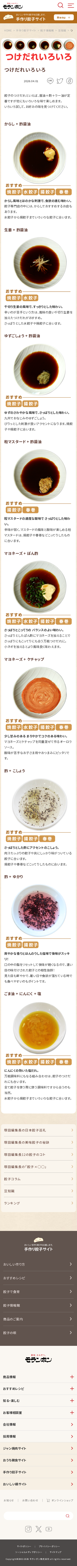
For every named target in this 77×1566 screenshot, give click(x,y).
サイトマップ (56, 1552)
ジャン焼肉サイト (15, 1448)
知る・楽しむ (11, 1400)
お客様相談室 (12, 1412)
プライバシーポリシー (49, 1546)
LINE (50, 81)
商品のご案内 (13, 1319)
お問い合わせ (30, 1500)
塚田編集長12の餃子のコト (25, 1154)
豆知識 (9, 1191)
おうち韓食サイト (15, 1460)
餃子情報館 (11, 1305)
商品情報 (9, 1377)
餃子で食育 (11, 1291)
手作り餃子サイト (15, 1472)
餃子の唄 (9, 1332)
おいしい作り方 (14, 1264)
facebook (69, 81)
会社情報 (9, 1424)
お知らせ (9, 1500)
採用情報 (9, 1436)
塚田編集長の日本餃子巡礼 (25, 1130)
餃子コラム (12, 1179)
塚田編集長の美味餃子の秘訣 (27, 1142)
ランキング (12, 1203)
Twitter (60, 81)
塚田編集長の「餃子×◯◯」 (25, 1166)
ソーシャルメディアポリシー (28, 1552)
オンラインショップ (62, 1500)
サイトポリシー (24, 1546)
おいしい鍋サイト (15, 1484)
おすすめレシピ (14, 1278)
